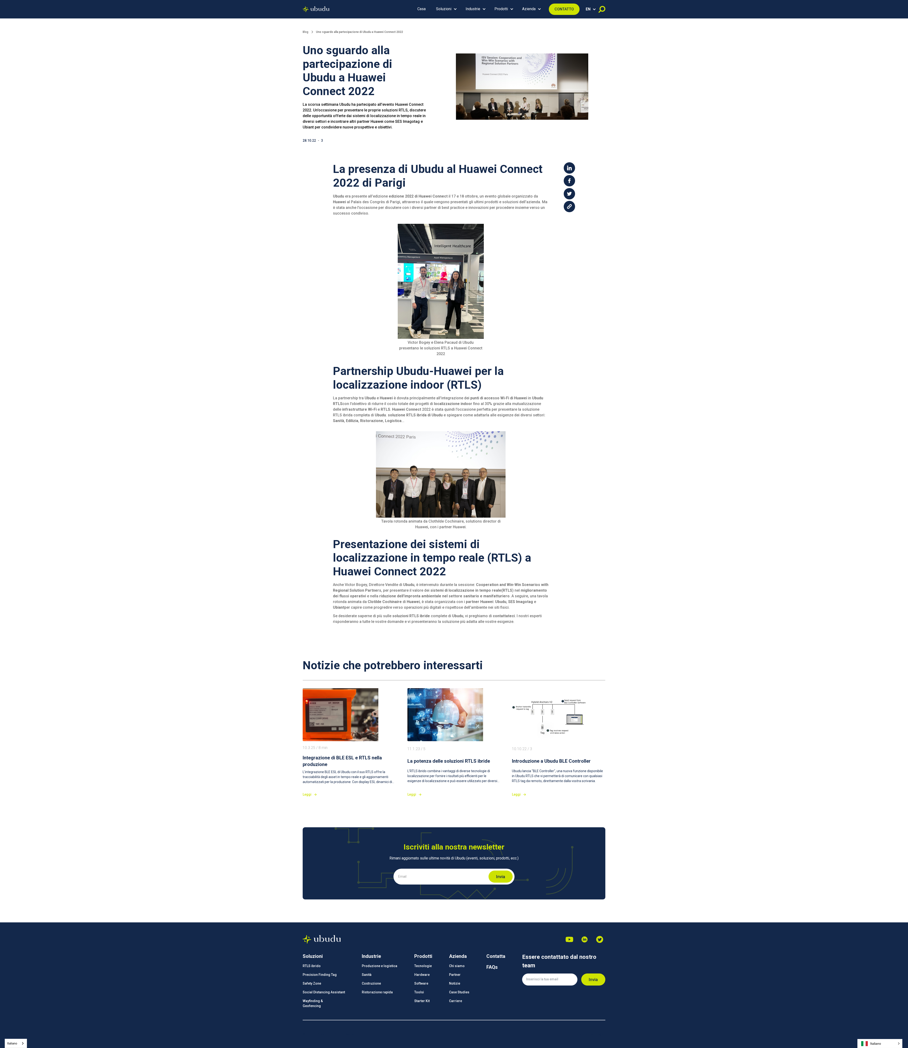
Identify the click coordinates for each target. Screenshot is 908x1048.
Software (421, 983)
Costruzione (371, 983)
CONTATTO (564, 9)
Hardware (422, 975)
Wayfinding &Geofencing (313, 1003)
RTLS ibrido (312, 966)
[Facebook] (599, 939)
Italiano (12, 1043)
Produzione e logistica (379, 966)
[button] (445, 9)
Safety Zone (312, 983)
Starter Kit (422, 1001)
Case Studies (459, 992)
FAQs (492, 967)
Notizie (454, 983)
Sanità (366, 975)
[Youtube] (569, 939)
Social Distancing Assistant (324, 992)
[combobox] (16, 1043)
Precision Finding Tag (320, 975)
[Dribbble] (584, 939)
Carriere (455, 1001)
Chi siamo (457, 966)
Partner (455, 975)
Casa (421, 9)
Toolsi (419, 992)
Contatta (495, 956)
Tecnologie (423, 966)
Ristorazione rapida (377, 992)
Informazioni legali (590, 1034)
